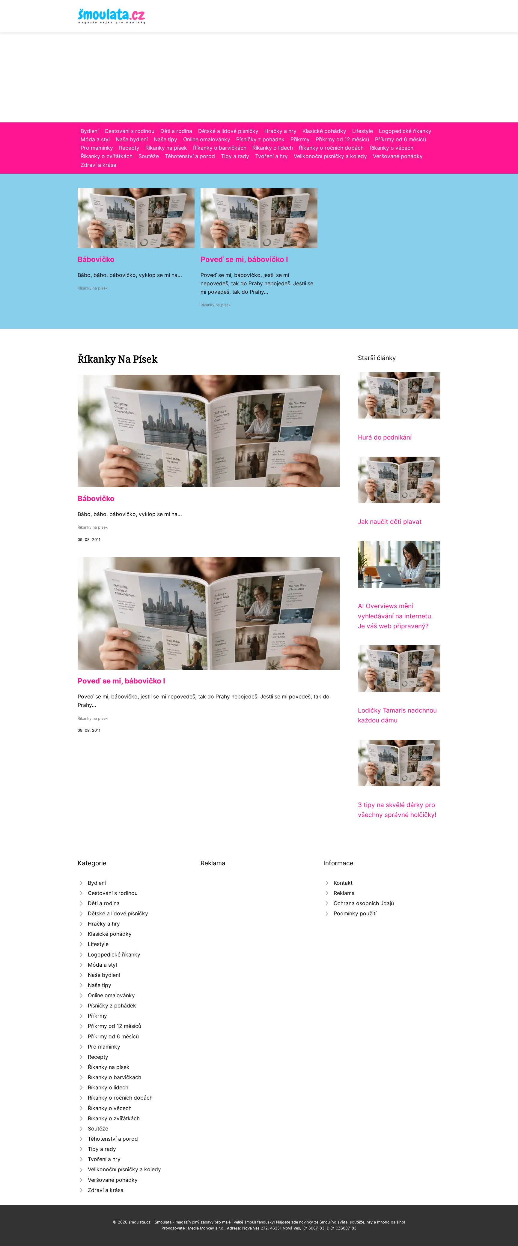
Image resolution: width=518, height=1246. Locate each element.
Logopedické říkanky (405, 131)
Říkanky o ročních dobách (331, 148)
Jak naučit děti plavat (390, 521)
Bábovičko (96, 259)
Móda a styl (95, 139)
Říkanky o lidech (272, 148)
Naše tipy (165, 139)
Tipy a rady (235, 156)
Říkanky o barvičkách (219, 148)
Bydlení (90, 131)
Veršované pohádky (398, 156)
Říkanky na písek (166, 148)
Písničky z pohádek (260, 139)
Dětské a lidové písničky (228, 131)
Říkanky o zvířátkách (106, 156)
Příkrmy (300, 139)
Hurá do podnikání (385, 437)
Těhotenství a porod (190, 156)
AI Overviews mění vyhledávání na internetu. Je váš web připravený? (395, 616)
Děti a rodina (176, 131)
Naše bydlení (132, 139)
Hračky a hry (280, 131)
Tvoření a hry (271, 156)
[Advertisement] (259, 77)
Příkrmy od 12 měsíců (342, 139)
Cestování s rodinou (129, 131)
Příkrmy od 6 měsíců (400, 139)
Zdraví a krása (98, 165)
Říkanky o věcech (391, 148)
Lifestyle (362, 131)
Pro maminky (97, 148)
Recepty (129, 148)
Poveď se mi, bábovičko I (244, 259)
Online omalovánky (206, 139)
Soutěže (148, 156)
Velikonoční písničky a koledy (330, 156)
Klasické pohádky (324, 131)
